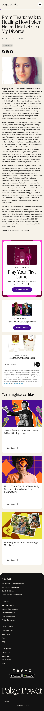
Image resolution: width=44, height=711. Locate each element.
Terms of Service (18, 383)
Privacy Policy (7, 383)
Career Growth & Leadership (12, 595)
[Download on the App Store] (15, 676)
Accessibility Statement (23, 702)
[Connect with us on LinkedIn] (30, 670)
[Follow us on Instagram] (14, 670)
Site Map (26, 705)
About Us (5, 656)
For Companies (7, 631)
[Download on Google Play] (28, 676)
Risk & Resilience (8, 591)
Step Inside (6, 634)
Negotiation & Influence (10, 587)
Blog (3, 642)
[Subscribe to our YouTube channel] (26, 670)
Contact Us (6, 652)
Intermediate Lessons (10, 609)
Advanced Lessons (8, 613)
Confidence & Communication (13, 584)
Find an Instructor (8, 620)
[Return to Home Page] (10, 4)
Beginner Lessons (8, 605)
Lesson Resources (8, 616)
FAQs (4, 663)
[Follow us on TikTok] (22, 670)
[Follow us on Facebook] (18, 670)
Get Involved (6, 660)
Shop (3, 638)
